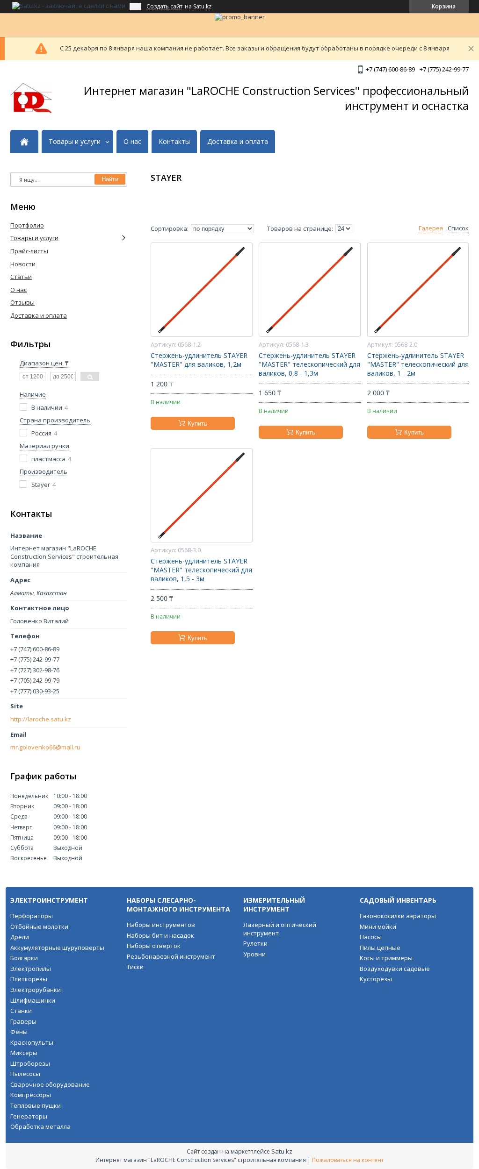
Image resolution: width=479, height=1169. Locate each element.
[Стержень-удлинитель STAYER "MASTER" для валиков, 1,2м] (201, 289)
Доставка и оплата (237, 141)
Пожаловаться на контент (348, 1160)
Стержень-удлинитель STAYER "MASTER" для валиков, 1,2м (199, 360)
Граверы (23, 1021)
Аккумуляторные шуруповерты (57, 947)
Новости (23, 264)
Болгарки (24, 958)
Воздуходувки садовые (395, 968)
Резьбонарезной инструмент (171, 956)
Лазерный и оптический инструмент (279, 928)
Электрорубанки (35, 989)
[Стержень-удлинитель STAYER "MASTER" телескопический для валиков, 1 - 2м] (418, 289)
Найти (110, 179)
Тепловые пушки (35, 1105)
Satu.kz (281, 1151)
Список (458, 228)
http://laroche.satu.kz (40, 719)
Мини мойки (378, 926)
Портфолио (27, 225)
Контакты (174, 141)
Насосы (371, 937)
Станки (21, 1010)
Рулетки (255, 943)
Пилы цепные (380, 947)
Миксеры (23, 1052)
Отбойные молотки (39, 926)
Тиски (135, 966)
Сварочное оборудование (50, 1084)
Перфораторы (31, 916)
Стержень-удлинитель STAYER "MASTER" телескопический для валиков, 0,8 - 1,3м (309, 364)
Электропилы (30, 968)
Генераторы (28, 1116)
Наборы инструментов (161, 924)
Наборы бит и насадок (160, 935)
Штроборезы (30, 1063)
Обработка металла (40, 1126)
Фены (19, 1031)
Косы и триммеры (386, 958)
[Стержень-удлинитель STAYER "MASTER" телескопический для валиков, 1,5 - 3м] (201, 495)
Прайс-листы (29, 251)
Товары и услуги (75, 141)
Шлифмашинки (32, 1000)
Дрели (19, 937)
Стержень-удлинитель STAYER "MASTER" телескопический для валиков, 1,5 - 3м (201, 570)
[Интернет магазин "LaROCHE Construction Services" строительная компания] (31, 98)
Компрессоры (30, 1095)
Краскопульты (31, 1042)
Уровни (254, 954)
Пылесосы (25, 1073)
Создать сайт (164, 6)
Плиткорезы (28, 979)
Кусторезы (376, 979)
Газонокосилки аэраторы (398, 916)
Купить (197, 423)
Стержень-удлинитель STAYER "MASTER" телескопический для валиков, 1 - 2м (418, 364)
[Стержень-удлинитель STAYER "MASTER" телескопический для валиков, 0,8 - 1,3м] (309, 289)
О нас (132, 141)
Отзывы (22, 302)
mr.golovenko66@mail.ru (45, 747)
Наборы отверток (154, 945)
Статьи (21, 276)
